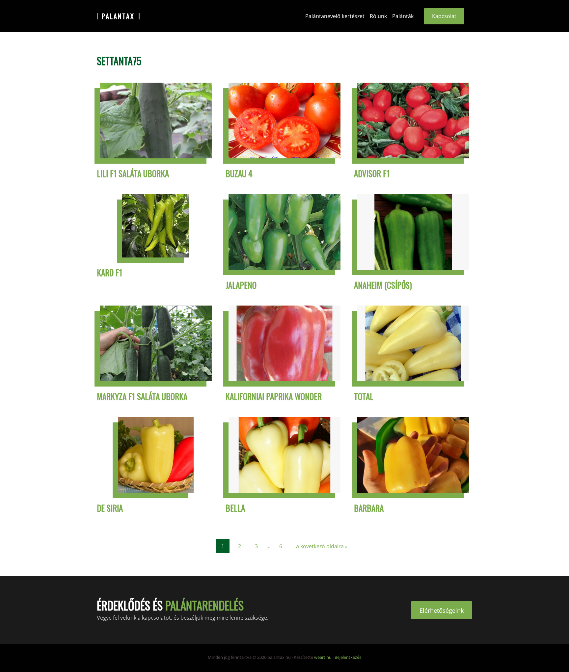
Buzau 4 (239, 173)
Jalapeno (241, 285)
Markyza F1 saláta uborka (142, 396)
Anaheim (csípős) (383, 285)
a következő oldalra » (322, 546)
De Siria (110, 508)
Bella (235, 508)
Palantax (118, 16)
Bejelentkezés (348, 657)
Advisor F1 (372, 173)
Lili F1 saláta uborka (133, 173)
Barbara (369, 508)
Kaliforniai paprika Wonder (274, 396)
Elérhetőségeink (442, 610)
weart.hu (323, 657)
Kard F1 (109, 272)
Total (363, 396)
